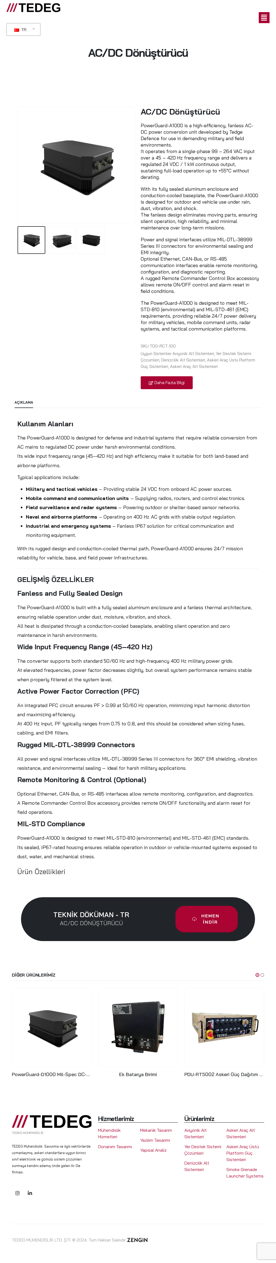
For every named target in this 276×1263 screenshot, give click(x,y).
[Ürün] (51, 1027)
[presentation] (19, 165)
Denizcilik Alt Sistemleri (183, 360)
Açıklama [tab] (24, 402)
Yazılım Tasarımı (155, 1140)
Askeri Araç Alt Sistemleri (194, 366)
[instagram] (17, 1192)
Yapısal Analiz (153, 1150)
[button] (141, 17)
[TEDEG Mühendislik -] (33, 7)
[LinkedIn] (29, 1192)
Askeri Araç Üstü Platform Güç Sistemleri (242, 1153)
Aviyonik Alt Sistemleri (193, 353)
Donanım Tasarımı (115, 1146)
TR (23, 29)
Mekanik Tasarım (156, 1130)
